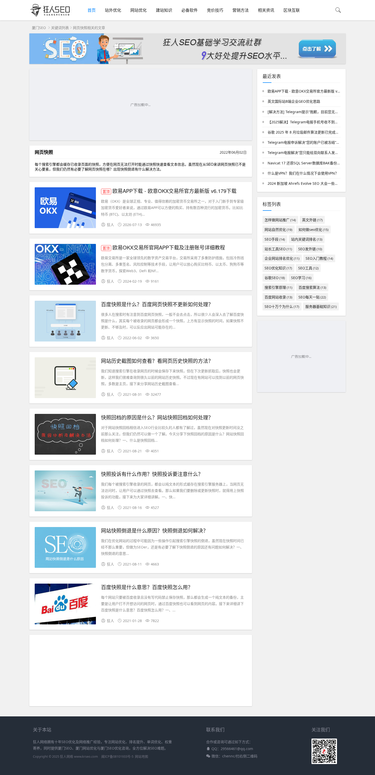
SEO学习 (301, 277)
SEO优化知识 (278, 268)
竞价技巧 (215, 10)
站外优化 (113, 10)
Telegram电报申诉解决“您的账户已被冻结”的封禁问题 (311, 142)
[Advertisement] (140, 104)
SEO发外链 (310, 248)
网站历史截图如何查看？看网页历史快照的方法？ (157, 360)
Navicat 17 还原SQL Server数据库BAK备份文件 (306, 163)
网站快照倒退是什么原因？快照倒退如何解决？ (154, 530)
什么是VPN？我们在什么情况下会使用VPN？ (303, 173)
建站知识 (164, 10)
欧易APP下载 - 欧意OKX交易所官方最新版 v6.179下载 (169, 190)
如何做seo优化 (313, 229)
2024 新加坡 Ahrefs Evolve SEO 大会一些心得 (305, 183)
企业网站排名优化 (282, 258)
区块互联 (291, 10)
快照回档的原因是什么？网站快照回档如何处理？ (157, 417)
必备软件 (189, 10)
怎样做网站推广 (280, 219)
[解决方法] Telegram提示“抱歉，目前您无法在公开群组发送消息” (320, 111)
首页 (92, 10)
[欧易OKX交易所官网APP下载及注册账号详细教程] (65, 265)
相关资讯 (266, 10)
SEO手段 (275, 239)
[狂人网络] (51, 16)
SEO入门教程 (319, 258)
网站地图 (141, 756)
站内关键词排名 (306, 239)
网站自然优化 (278, 229)
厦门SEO (39, 27)
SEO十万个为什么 (282, 306)
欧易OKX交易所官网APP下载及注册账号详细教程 (164, 247)
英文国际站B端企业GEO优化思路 (294, 101)
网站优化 (138, 10)
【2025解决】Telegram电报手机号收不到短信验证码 (310, 122)
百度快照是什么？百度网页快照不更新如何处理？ (157, 304)
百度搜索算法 (312, 287)
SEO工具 (308, 268)
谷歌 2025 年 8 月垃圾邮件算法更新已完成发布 (305, 132)
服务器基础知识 (321, 306)
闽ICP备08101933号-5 (117, 756)
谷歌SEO (275, 277)
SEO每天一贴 (312, 297)
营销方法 (240, 10)
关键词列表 (60, 27)
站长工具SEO (278, 248)
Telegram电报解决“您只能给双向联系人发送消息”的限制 (313, 152)
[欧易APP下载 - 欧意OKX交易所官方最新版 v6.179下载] (65, 208)
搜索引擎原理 (278, 287)
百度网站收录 (278, 297)
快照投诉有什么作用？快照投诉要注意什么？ (152, 474)
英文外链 (312, 219)
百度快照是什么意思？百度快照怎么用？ (147, 587)
